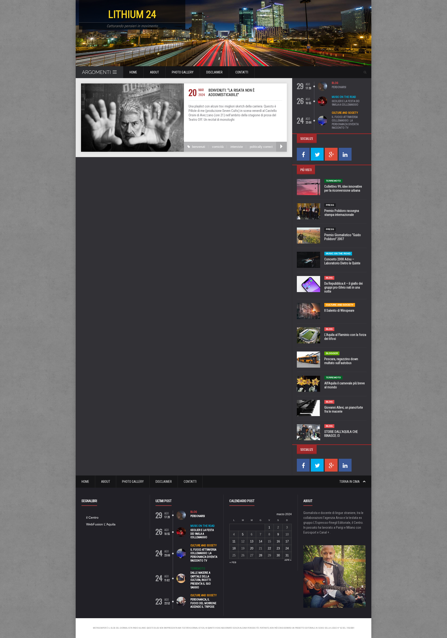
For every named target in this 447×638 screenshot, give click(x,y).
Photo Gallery (182, 72)
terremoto (333, 180)
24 (287, 548)
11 (233, 541)
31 (287, 555)
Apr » (287, 560)
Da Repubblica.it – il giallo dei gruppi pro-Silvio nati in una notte (343, 287)
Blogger (332, 353)
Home (133, 72)
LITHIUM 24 (132, 14)
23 (278, 548)
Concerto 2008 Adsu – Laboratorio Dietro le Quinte (342, 261)
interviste (236, 146)
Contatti (241, 72)
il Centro (92, 517)
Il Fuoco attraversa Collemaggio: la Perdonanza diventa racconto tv (345, 122)
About (154, 72)
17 (287, 541)
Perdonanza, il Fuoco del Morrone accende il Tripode (203, 603)
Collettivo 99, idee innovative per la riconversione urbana (343, 188)
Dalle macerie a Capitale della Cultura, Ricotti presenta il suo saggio (200, 580)
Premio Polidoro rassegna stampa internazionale (341, 213)
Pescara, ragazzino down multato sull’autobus (341, 361)
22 (269, 548)
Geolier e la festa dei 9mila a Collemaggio (345, 103)
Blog (335, 83)
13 (251, 541)
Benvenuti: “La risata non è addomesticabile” (231, 92)
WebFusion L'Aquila (100, 524)
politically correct (261, 146)
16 (278, 541)
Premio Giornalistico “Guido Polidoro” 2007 (342, 237)
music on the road (344, 97)
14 (260, 541)
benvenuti (198, 146)
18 (234, 548)
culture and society (345, 112)
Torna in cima (349, 481)
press (330, 205)
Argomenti (96, 72)
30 (278, 555)
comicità (218, 146)
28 (260, 555)
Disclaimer (214, 72)
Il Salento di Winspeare (339, 310)
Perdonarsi (339, 87)
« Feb (233, 562)
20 (251, 548)
